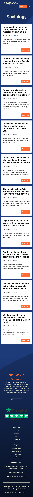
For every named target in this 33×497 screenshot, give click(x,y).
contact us (16, 439)
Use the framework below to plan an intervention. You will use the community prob (16, 159)
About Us (16, 431)
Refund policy (16, 451)
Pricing (16, 434)
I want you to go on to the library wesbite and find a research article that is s (15, 29)
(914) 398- (20, 476)
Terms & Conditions (16, 457)
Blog (16, 436)
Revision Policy (16, 448)
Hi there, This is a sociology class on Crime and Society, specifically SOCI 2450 (16, 61)
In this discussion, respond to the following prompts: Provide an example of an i (16, 286)
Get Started (23, 6)
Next (13, 350)
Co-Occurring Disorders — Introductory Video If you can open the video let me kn (16, 92)
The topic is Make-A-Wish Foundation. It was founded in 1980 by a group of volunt (16, 191)
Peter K (16, 35)
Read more (25, 50)
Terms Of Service (10, 492)
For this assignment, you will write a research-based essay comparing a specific (16, 254)
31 (9, 350)
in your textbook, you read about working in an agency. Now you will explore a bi (16, 222)
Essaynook (10, 3)
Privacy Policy (16, 454)
